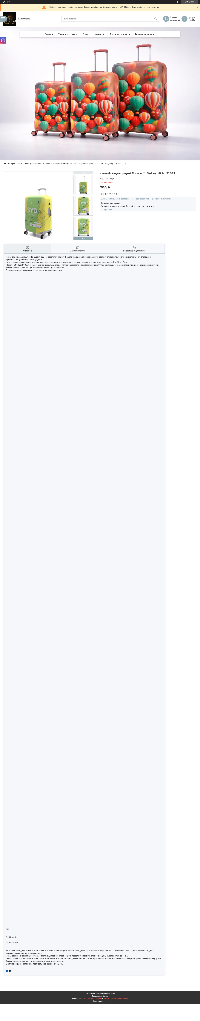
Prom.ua (112, 994)
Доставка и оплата (120, 34)
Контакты (99, 34)
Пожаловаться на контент (92, 998)
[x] (10, 972)
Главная (48, 34)
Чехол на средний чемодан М (59, 164)
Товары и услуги (66, 34)
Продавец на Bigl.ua (100, 996)
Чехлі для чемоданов (34, 164)
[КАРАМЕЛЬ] (9, 19)
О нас (86, 34)
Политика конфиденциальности (115, 998)
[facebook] (7, 972)
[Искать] (155, 18)
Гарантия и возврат (145, 34)
